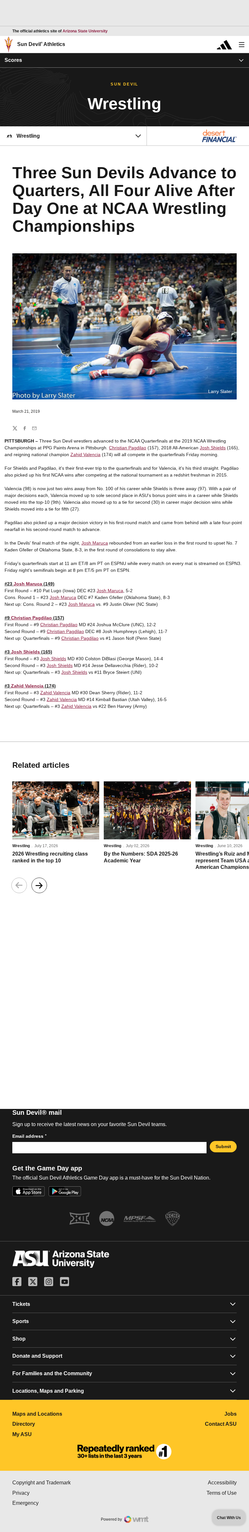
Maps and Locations (66, 1414)
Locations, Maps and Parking (48, 1391)
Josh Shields (213, 447)
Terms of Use (222, 1493)
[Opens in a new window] (124, 1451)
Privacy (48, 1493)
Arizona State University (85, 31)
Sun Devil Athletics (41, 44)
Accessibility (222, 1482)
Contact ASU (221, 1424)
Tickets (21, 1304)
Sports (20, 1321)
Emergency (52, 1503)
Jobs (230, 1414)
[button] (39, 885)
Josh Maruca (94, 543)
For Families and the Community (52, 1373)
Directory (52, 1424)
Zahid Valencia (85, 454)
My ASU (50, 1434)
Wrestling (21, 846)
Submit (223, 1146)
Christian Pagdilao (127, 447)
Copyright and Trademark (68, 1482)
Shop (19, 1339)
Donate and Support (37, 1356)
